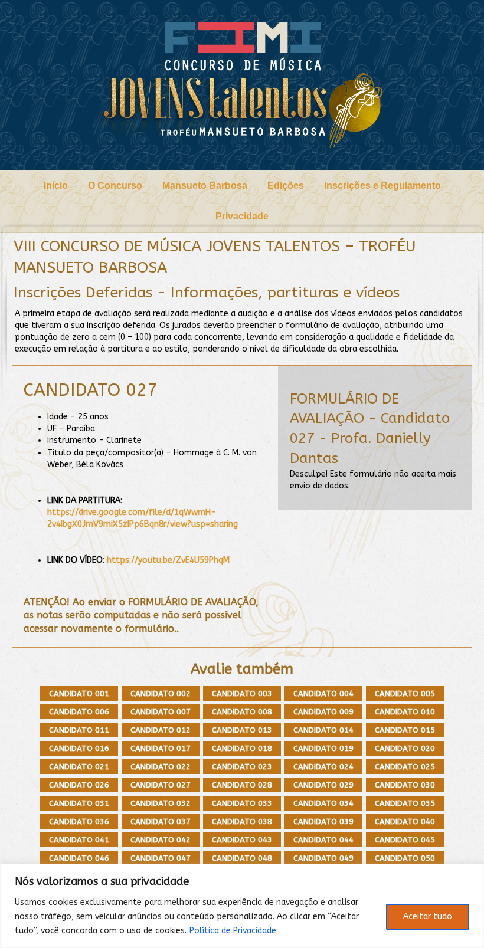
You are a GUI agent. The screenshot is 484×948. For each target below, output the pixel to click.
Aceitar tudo (427, 916)
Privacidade (242, 216)
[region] (242, 906)
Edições (285, 186)
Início (56, 186)
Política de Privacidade (232, 931)
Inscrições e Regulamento (382, 186)
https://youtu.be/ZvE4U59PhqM (168, 560)
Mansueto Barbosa (204, 186)
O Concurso (115, 186)
